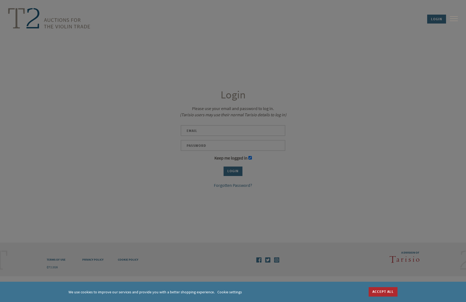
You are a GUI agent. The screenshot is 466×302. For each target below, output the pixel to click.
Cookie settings (229, 292)
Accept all (383, 291)
